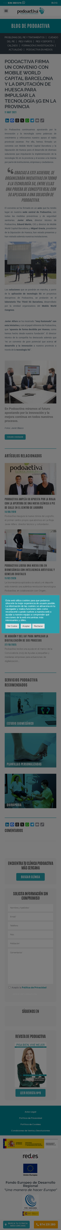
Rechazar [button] (38, 626)
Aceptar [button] (26, 626)
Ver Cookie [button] (12, 626)
